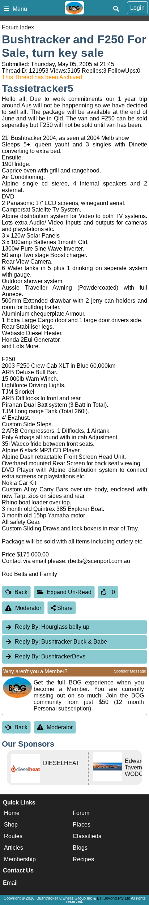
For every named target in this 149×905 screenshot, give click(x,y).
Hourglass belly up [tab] (52, 627)
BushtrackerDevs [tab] (50, 656)
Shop (11, 824)
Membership (20, 859)
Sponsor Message (130, 671)
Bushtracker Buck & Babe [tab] (61, 642)
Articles (13, 848)
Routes (13, 836)
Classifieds (87, 836)
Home (12, 813)
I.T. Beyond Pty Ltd (113, 898)
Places (81, 824)
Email (10, 883)
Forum (81, 813)
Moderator (28, 608)
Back (20, 592)
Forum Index (18, 27)
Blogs (80, 848)
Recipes (83, 859)
